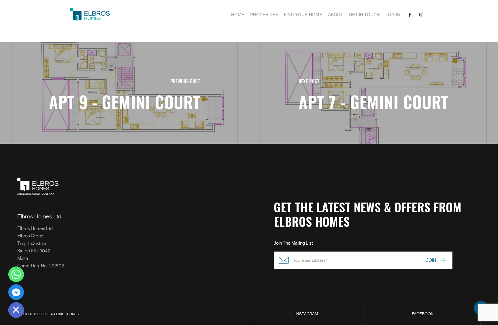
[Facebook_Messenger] (16, 292)
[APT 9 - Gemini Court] (124, 93)
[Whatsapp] (16, 274)
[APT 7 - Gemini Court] (373, 93)
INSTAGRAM (306, 313)
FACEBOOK (422, 313)
